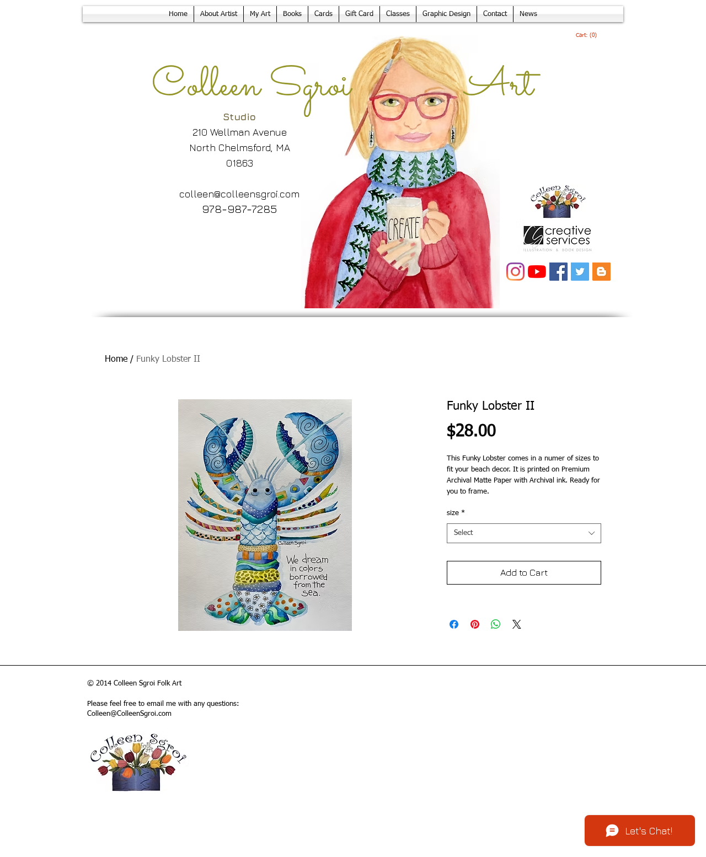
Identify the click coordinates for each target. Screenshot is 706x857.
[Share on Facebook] (454, 624)
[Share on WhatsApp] (495, 624)
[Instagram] (515, 272)
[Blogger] (601, 272)
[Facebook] (558, 272)
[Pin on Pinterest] (475, 624)
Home (116, 359)
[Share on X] (516, 624)
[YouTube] (537, 272)
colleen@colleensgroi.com (239, 194)
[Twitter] (580, 272)
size (456, 513)
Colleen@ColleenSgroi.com (129, 713)
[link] (586, 35)
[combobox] (524, 533)
